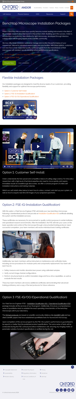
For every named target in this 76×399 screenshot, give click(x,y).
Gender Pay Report (28, 370)
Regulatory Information (29, 373)
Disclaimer (44, 373)
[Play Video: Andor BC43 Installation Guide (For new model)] (38, 146)
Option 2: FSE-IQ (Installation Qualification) (19, 94)
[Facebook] (57, 390)
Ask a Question (24, 63)
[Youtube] (68, 390)
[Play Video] (4, 117)
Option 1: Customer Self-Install (15, 91)
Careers (51, 7)
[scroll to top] (72, 367)
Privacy (43, 370)
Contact (67, 7)
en (72, 7)
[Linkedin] (61, 390)
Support (62, 14)
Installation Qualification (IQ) (49, 213)
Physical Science (23, 14)
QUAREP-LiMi (59, 315)
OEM (37, 14)
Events (61, 7)
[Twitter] (65, 390)
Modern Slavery (9, 376)
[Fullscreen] (35, 117)
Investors (45, 7)
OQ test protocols (12, 315)
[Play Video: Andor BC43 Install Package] (19, 107)
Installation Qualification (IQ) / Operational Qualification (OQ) (48, 304)
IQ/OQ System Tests (11, 57)
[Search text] (67, 14)
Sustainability (38, 7)
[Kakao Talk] (72, 390)
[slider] (17, 117)
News (56, 7)
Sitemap (43, 376)
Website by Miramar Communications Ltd (61, 392)
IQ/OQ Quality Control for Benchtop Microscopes (22, 54)
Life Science (7, 14)
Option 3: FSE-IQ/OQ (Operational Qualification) (21, 97)
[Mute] (27, 117)
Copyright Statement (11, 370)
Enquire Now (9, 63)
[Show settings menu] (31, 117)
